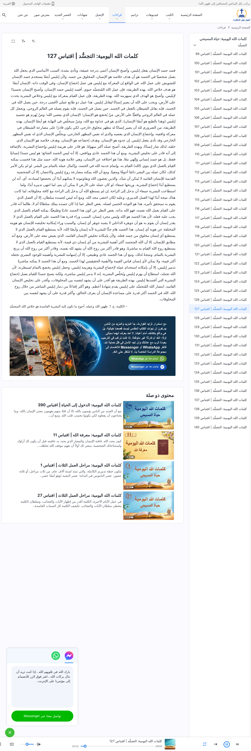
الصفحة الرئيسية (191, 15)
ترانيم (134, 15)
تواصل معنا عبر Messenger (42, 716)
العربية (7, 3)
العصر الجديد (63, 15)
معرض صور (42, 15)
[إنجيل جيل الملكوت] (238, 15)
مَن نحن (23, 15)
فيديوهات (152, 15)
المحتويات (166, 41)
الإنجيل (99, 15)
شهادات (82, 15)
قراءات (117, 15)
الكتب (169, 15)
